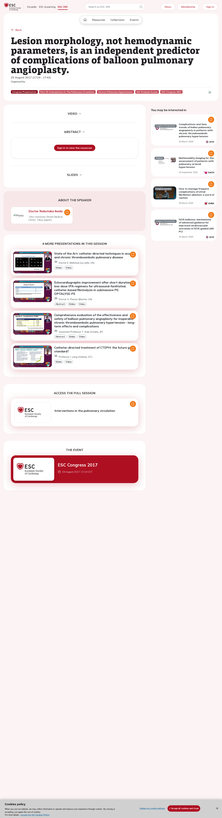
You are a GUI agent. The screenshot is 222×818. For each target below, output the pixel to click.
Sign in (210, 6)
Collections (117, 20)
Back (18, 30)
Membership (188, 6)
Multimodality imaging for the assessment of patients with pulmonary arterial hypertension (196, 162)
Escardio (32, 6)
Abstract (60, 304)
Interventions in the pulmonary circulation (85, 411)
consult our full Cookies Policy (34, 815)
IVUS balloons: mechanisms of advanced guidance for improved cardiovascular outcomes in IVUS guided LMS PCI (196, 225)
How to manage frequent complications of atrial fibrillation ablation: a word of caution (196, 193)
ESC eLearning (47, 6)
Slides (59, 267)
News (168, 6)
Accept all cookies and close (185, 808)
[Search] (141, 7)
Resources (98, 20)
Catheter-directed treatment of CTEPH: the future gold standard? (94, 349)
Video (69, 267)
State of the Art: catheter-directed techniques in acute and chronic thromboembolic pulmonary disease (93, 255)
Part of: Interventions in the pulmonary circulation (67, 92)
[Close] (217, 808)
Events (134, 20)
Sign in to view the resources (74, 147)
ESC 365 (63, 6)
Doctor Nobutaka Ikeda (46, 211)
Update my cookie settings (152, 808)
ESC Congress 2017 (78, 465)
